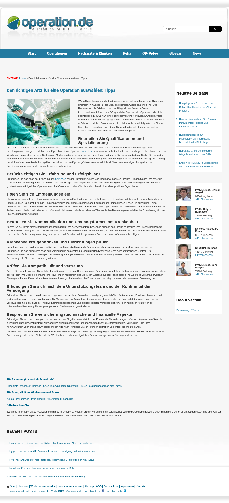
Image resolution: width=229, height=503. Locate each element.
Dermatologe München (188, 310)
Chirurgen (60, 179)
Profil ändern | (38, 399)
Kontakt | (141, 486)
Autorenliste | (54, 399)
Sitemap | (89, 486)
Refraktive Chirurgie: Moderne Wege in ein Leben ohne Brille (41, 468)
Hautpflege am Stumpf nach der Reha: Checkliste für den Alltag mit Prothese (197, 107)
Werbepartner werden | (43, 486)
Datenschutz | (112, 486)
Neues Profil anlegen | (18, 399)
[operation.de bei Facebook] (103, 491)
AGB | (99, 486)
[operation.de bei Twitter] (125, 491)
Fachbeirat (67, 399)
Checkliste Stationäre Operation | (24, 386)
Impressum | (128, 486)
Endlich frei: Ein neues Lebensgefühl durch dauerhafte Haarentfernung (47, 476)
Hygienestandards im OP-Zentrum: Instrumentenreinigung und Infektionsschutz (198, 123)
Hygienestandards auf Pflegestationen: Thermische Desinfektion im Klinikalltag (194, 138)
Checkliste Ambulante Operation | (61, 386)
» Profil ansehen (204, 199)
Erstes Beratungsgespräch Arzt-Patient (101, 386)
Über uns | (24, 486)
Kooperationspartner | (71, 486)
